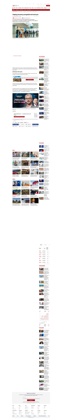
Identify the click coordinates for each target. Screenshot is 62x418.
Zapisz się (31, 400)
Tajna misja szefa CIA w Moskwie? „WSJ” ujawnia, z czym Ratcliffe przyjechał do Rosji (34, 205)
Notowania (45, 405)
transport (25, 122)
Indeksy (44, 406)
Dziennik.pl (39, 410)
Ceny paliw (24, 11)
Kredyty (19, 413)
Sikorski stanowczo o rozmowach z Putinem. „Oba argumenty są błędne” (16, 188)
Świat (13, 405)
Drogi (38, 407)
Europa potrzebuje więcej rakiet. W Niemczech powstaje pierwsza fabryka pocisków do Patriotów (16, 205)
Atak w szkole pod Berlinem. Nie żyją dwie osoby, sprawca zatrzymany (16, 196)
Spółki (44, 407)
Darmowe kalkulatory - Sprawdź (19, 116)
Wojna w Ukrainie (29, 11)
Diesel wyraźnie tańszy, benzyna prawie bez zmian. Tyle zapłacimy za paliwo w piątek (16, 167)
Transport (39, 405)
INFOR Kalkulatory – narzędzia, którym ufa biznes (22, 114)
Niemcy (13, 408)
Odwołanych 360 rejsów (17, 55)
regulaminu (31, 398)
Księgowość (32, 413)
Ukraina (13, 407)
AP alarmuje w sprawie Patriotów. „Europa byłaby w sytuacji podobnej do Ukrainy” (25, 188)
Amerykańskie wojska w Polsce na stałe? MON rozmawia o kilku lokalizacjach (24, 159)
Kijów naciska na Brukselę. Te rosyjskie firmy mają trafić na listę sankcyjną (34, 188)
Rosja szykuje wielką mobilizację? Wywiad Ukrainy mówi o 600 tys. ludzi (25, 196)
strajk (18, 122)
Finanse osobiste (20, 11)
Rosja (13, 406)
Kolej (38, 408)
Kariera (26, 408)
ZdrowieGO (45, 410)
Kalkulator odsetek (27, 413)
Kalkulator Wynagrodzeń (27, 412)
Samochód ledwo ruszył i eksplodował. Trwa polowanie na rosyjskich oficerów (34, 196)
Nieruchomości (33, 405)
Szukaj (48, 5)
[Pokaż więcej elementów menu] (49, 8)
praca (16, 122)
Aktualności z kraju (14, 413)
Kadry (31, 412)
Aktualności (20, 406)
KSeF (19, 408)
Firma (19, 407)
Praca (26, 405)
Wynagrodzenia (26, 407)
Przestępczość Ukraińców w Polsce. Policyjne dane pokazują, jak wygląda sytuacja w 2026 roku (34, 167)
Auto (38, 413)
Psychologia (45, 413)
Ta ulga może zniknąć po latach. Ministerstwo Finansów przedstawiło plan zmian (34, 176)
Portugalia (21, 122)
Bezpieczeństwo (15, 410)
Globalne (13, 412)
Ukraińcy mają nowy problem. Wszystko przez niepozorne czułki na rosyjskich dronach (25, 205)
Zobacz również (30, 79)
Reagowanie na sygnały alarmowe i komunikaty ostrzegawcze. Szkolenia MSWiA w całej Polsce (15, 176)
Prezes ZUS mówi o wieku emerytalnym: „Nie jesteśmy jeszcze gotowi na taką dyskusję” (16, 159)
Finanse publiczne (20, 412)
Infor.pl (32, 410)
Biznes (19, 405)
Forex (44, 408)
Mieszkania (32, 407)
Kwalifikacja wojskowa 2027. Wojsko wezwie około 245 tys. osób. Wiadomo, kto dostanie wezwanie (25, 167)
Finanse (44, 412)
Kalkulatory (26, 410)
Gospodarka (20, 410)
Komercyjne (32, 408)
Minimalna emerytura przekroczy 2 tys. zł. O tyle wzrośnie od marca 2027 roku (34, 159)
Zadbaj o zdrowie (35, 11)
